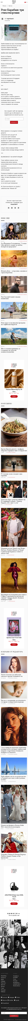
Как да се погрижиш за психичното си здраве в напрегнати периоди (13, 701)
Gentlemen (3, 781)
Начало (4, 6)
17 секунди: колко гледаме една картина (11, 475)
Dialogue (3, 981)
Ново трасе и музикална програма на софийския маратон (13, 323)
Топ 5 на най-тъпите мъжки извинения (10, 298)
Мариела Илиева (23, 294)
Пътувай (3, 990)
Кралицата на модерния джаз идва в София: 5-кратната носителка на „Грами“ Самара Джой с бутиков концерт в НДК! (13, 597)
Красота (3, 555)
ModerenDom (16, 985)
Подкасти (3, 977)
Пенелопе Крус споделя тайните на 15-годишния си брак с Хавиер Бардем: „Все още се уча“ (13, 501)
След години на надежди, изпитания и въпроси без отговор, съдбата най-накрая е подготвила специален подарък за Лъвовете (13, 750)
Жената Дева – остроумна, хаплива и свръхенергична (14, 272)
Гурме (2, 452)
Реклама (15, 981)
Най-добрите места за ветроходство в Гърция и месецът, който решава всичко (13, 778)
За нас (14, 979)
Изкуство (3, 477)
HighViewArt (10, 18)
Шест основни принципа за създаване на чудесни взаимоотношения (10, 350)
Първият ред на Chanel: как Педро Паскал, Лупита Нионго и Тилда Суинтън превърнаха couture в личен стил (13, 551)
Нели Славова (10, 828)
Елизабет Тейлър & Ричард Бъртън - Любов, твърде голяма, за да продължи (13, 856)
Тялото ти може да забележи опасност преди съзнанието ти (11, 675)
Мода (2, 828)
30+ (2, 504)
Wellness (3, 678)
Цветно (10, 6)
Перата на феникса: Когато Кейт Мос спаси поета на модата (12, 826)
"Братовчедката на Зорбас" (11, 186)
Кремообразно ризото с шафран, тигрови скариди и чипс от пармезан (14, 450)
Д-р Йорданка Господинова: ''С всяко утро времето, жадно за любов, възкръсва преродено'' (14, 245)
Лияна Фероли (23, 241)
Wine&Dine (4, 976)
